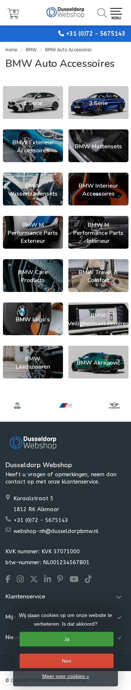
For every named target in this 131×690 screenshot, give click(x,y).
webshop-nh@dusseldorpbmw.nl (56, 531)
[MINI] (114, 405)
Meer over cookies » (65, 676)
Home (11, 49)
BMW (32, 49)
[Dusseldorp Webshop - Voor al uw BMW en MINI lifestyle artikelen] (65, 12)
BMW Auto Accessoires (68, 49)
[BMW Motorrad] (17, 405)
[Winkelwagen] (13, 17)
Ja (67, 639)
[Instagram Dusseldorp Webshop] (23, 580)
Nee (66, 661)
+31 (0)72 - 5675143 (96, 33)
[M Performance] (65, 405)
